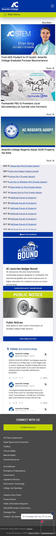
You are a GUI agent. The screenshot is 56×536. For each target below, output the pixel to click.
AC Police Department (13, 438)
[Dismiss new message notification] (52, 513)
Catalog (7, 446)
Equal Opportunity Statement (16, 442)
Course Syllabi (9, 451)
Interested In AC (28, 427)
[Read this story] (28, 39)
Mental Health (9, 455)
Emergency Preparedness (14, 471)
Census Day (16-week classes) (22, 177)
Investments (9, 475)
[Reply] (10, 378)
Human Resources (11, 460)
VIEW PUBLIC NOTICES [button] (28, 339)
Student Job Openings (13, 517)
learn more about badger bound (28, 288)
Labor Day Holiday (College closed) (24, 171)
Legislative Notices (12, 479)
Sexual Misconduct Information (17, 508)
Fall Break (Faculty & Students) (23, 198)
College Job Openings (13, 488)
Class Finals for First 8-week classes (26, 187)
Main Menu (13, 14)
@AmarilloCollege (27, 349)
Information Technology (14, 484)
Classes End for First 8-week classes (26, 192)
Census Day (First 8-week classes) (25, 166)
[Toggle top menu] (52, 6)
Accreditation (9, 466)
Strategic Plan (10, 512)
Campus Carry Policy (12, 495)
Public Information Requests (16, 504)
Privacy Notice (10, 499)
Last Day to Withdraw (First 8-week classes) (28, 182)
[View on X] (45, 354)
